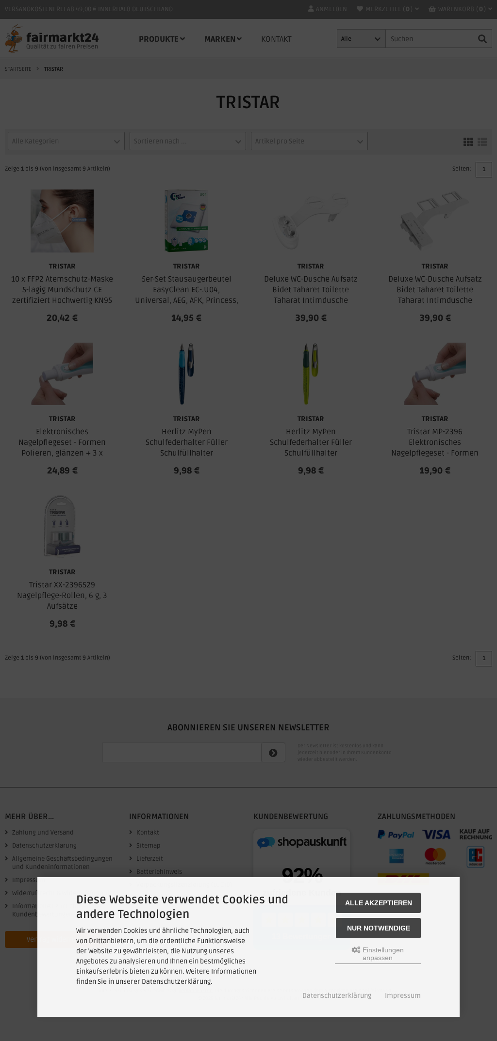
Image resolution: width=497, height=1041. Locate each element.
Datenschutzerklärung (336, 996)
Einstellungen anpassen (382, 954)
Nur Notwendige (378, 928)
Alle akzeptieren (378, 903)
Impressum (403, 996)
